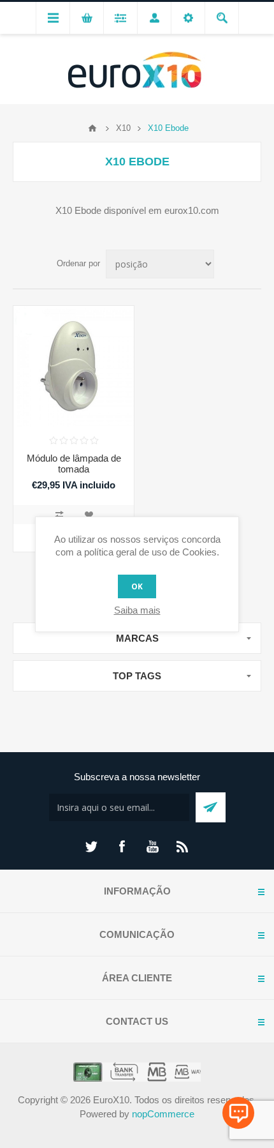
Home (92, 128)
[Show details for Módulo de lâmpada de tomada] (73, 366)
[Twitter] (91, 846)
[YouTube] (152, 846)
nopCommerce (163, 1113)
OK (137, 586)
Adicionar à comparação (59, 514)
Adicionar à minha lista (88, 514)
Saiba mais (137, 610)
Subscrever (211, 807)
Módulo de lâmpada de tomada (74, 463)
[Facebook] (122, 846)
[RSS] (183, 846)
